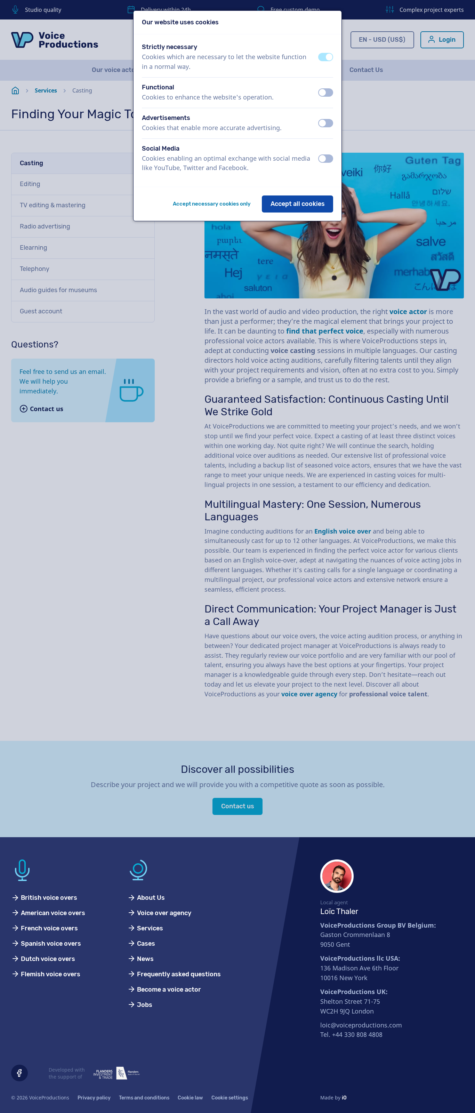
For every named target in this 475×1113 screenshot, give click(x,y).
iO (344, 1098)
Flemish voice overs (49, 974)
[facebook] (19, 1073)
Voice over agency (163, 913)
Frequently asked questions (178, 974)
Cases (145, 943)
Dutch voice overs (47, 959)
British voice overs (48, 898)
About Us (150, 898)
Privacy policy (94, 1098)
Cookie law (190, 1098)
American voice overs (52, 913)
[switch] (325, 57)
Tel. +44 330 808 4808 (351, 1034)
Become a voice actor (168, 989)
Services (149, 928)
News (145, 959)
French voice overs (48, 928)
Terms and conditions (144, 1098)
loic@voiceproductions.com (361, 1025)
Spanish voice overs (50, 943)
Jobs (144, 1005)
